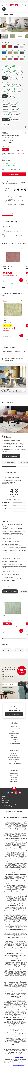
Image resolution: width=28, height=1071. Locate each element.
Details (8, 226)
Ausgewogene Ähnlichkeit (10, 591)
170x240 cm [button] (16, 114)
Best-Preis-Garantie (14, 759)
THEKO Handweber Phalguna (9, 246)
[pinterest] (12, 792)
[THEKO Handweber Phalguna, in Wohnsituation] (14, 24)
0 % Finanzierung (14, 741)
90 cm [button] (11, 68)
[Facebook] (18, 190)
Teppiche (5, 644)
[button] (3, 4)
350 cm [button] (19, 77)
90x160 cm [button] (15, 109)
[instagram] (16, 792)
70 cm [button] (17, 86)
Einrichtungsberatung (14, 757)
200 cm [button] (12, 73)
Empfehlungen (24, 213)
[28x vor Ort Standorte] (22, 5)
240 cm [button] (19, 73)
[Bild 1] (4, 36)
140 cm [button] (18, 68)
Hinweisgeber (5, 802)
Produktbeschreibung (7, 213)
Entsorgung (14, 737)
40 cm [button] (4, 86)
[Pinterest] (22, 190)
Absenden (22, 684)
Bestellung (14, 726)
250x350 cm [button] (6, 124)
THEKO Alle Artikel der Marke (10, 456)
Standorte (14, 753)
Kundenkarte (14, 779)
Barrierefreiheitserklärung (9, 804)
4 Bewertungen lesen (18, 142)
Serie (16, 213)
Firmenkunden (14, 745)
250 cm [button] (12, 96)
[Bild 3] (20, 36)
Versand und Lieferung (14, 728)
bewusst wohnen (14, 781)
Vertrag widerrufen (14, 733)
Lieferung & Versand (12, 231)
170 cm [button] (19, 91)
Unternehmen (14, 773)
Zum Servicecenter (14, 714)
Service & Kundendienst (14, 743)
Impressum (5, 796)
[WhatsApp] (15, 190)
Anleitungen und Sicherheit (14, 236)
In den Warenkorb (14, 174)
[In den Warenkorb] (21, 280)
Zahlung (14, 730)
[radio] (14, 502)
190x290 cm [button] (16, 119)
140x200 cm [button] (6, 114)
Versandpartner (15, 169)
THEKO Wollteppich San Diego (9, 597)
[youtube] (20, 792)
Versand (10, 154)
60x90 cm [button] (13, 104)
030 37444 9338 (11, 199)
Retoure (14, 732)
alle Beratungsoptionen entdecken (14, 204)
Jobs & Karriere (14, 775)
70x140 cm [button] (5, 109)
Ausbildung (14, 777)
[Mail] (25, 190)
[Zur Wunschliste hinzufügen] (25, 133)
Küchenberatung (14, 755)
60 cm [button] (4, 68)
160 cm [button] (5, 73)
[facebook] (8, 792)
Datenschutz (5, 800)
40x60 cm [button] (5, 104)
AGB (3, 798)
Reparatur (14, 735)
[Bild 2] (12, 36)
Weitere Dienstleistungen (14, 763)
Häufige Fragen (14, 739)
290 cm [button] (12, 77)
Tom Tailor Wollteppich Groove (10, 299)
